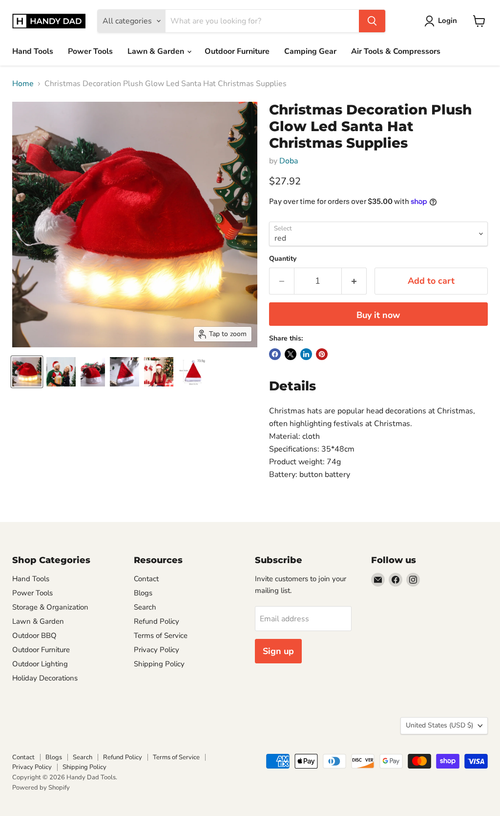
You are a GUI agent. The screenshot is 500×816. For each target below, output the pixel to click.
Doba (288, 161)
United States (439, 725)
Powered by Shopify (41, 787)
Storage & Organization (50, 607)
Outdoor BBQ (34, 635)
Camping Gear (310, 51)
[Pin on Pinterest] (322, 354)
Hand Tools (32, 51)
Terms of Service (161, 635)
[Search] (372, 21)
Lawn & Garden (156, 51)
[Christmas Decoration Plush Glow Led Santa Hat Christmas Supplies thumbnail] (26, 371)
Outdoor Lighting (40, 664)
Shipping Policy (159, 664)
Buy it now (378, 315)
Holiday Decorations (45, 678)
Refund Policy (156, 621)
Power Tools (90, 51)
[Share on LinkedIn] (306, 354)
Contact (146, 579)
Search (145, 607)
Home (23, 83)
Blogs (143, 593)
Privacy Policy (156, 650)
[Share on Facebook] (275, 354)
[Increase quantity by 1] (354, 281)
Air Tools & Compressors (395, 51)
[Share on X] (290, 354)
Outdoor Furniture (237, 51)
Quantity (282, 259)
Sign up (278, 651)
